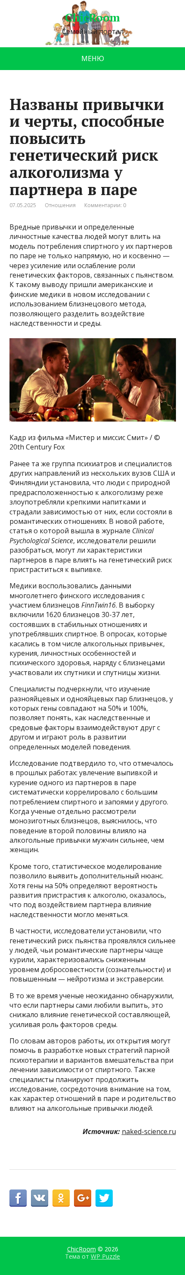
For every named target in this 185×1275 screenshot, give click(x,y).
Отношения (60, 205)
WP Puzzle (105, 1256)
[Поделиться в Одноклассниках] (61, 1198)
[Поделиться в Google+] (82, 1198)
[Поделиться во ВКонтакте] (39, 1198)
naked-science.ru (149, 1131)
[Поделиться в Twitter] (104, 1198)
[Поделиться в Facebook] (18, 1198)
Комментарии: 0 (105, 205)
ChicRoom (92, 17)
